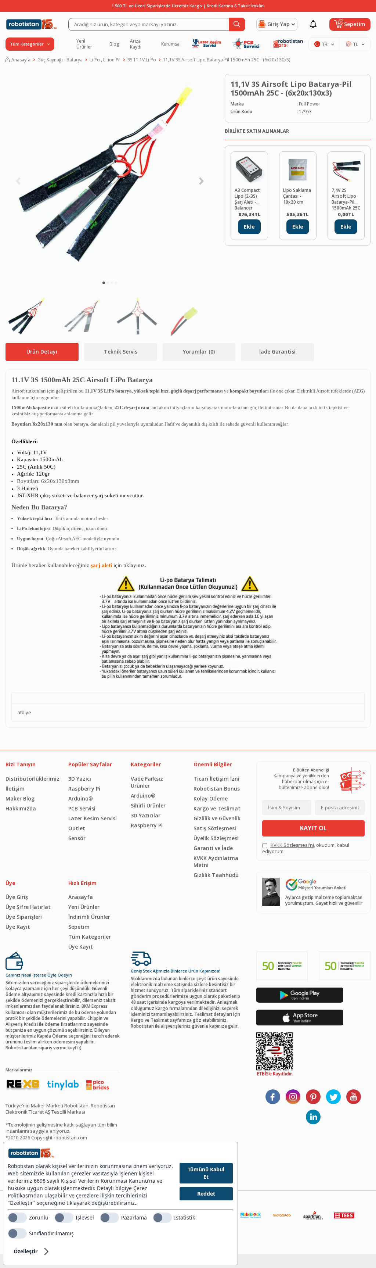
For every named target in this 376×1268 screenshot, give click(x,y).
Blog (114, 44)
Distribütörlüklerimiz (31, 778)
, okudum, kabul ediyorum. (305, 848)
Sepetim (79, 926)
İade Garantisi (277, 351)
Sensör (77, 838)
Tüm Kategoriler (89, 936)
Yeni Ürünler (84, 44)
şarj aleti (101, 565)
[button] (103, 283)
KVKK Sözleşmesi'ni (292, 845)
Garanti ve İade (213, 848)
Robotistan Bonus (217, 788)
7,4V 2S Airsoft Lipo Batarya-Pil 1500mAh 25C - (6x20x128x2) (346, 198)
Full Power (309, 104)
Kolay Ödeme (211, 798)
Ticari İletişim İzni (216, 778)
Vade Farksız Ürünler (147, 782)
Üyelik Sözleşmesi (216, 838)
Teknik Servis (120, 351)
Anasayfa (20, 60)
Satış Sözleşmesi (215, 828)
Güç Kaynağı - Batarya (60, 60)
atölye (24, 712)
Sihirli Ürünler (148, 805)
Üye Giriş (17, 896)
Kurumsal (171, 44)
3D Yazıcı (79, 778)
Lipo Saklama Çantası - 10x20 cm (297, 196)
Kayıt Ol (313, 828)
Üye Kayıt (18, 926)
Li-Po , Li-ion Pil (105, 60)
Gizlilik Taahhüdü (216, 874)
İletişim (15, 788)
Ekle (249, 226)
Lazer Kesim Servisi (92, 818)
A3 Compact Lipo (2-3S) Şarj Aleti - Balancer (247, 198)
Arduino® (80, 798)
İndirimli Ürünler (89, 916)
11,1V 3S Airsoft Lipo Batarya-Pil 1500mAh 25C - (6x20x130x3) (226, 60)
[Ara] (237, 24)
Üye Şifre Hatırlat (28, 906)
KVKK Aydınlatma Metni (216, 861)
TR (325, 44)
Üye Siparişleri (24, 916)
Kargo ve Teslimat (217, 808)
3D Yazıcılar (145, 815)
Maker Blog (20, 798)
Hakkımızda (21, 808)
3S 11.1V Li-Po (141, 60)
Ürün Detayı (41, 351)
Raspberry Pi (84, 788)
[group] (110, 175)
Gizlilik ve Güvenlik (217, 818)
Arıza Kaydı (135, 44)
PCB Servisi (81, 808)
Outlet (76, 828)
